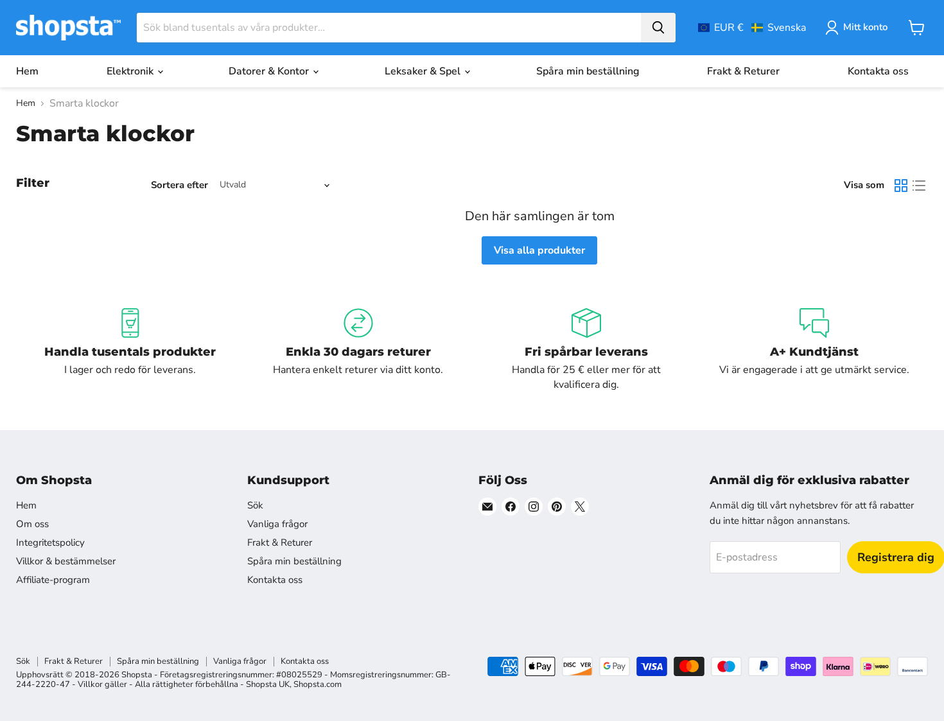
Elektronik (131, 71)
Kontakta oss (878, 71)
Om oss (32, 523)
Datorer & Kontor (270, 71)
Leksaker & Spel (424, 71)
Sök (255, 505)
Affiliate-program (53, 579)
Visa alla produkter (539, 250)
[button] (752, 27)
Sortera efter (179, 185)
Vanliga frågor (277, 523)
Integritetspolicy (50, 542)
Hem (27, 71)
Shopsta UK (268, 684)
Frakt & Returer (743, 71)
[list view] (919, 186)
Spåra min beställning (588, 71)
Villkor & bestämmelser (66, 561)
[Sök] (658, 27)
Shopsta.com (317, 684)
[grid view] (901, 186)
